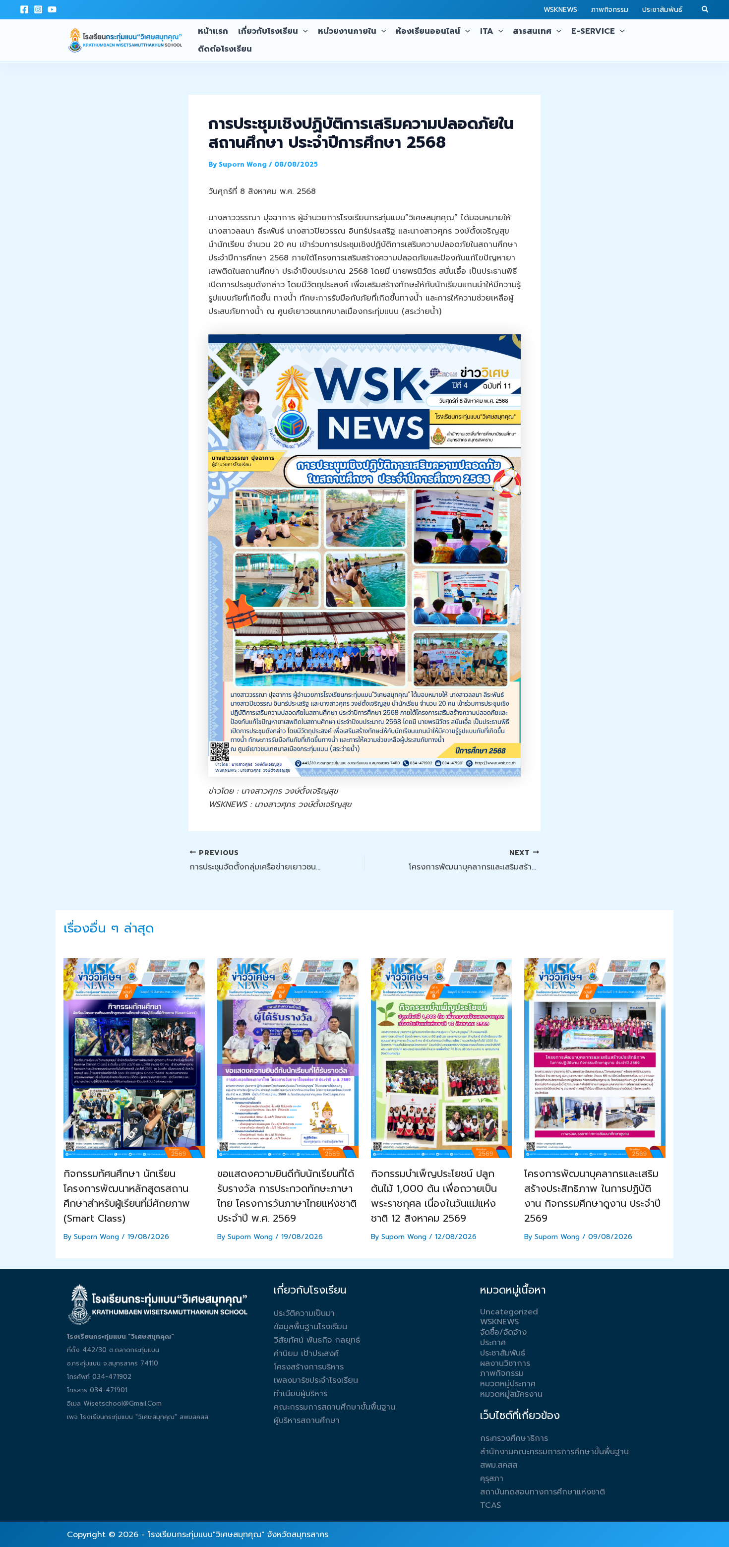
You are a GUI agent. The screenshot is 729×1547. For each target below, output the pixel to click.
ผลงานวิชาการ (505, 1363)
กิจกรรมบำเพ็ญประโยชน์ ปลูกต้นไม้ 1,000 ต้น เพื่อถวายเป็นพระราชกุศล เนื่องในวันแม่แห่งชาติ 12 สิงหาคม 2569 (434, 1196)
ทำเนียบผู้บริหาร (300, 1394)
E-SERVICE (593, 31)
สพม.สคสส (498, 1465)
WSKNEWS (560, 9)
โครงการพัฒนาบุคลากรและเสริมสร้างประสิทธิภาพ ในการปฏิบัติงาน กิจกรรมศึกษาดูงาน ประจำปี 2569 (592, 1196)
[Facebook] (24, 9)
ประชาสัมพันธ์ (662, 9)
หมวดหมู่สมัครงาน (511, 1394)
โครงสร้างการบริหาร (309, 1367)
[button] (706, 10)
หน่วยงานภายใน (347, 31)
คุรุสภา (491, 1479)
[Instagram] (38, 9)
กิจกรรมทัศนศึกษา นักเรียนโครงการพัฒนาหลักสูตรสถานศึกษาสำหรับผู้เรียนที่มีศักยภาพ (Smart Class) (126, 1196)
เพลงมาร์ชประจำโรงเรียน (316, 1380)
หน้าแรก (213, 31)
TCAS (490, 1505)
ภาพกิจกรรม (609, 9)
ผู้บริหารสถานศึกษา (307, 1420)
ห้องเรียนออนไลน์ (428, 31)
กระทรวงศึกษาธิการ (514, 1438)
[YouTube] (52, 9)
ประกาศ (493, 1343)
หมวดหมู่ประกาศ (508, 1384)
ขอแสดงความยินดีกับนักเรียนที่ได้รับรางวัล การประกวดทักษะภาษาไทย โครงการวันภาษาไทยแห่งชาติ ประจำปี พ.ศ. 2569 (287, 1196)
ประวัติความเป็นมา (304, 1313)
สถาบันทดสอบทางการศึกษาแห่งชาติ (542, 1492)
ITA (486, 31)
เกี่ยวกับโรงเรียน (268, 31)
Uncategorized (509, 1312)
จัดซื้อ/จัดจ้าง (503, 1332)
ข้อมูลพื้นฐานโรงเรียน (310, 1327)
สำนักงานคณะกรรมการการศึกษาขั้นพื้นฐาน (554, 1452)
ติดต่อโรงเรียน (225, 49)
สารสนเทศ (532, 31)
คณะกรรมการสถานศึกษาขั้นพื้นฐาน (334, 1407)
